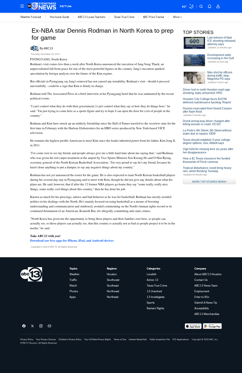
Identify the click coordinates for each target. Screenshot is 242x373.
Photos (73, 291)
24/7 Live (66, 6)
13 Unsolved (154, 291)
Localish (151, 274)
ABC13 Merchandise (206, 314)
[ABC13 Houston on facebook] (23, 326)
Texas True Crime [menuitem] (124, 17)
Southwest (113, 280)
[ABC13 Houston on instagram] (40, 326)
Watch (73, 285)
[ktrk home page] (31, 274)
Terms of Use (120, 339)
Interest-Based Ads (138, 339)
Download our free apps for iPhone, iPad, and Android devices (72, 240)
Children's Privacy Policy (70, 339)
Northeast (113, 297)
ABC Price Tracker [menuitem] (154, 17)
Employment (201, 291)
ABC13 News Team (205, 285)
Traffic (73, 280)
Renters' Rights (155, 308)
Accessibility (201, 308)
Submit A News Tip (205, 302)
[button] (22, 6)
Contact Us (200, 280)
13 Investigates (155, 297)
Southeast (113, 285)
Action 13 (152, 280)
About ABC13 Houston (208, 274)
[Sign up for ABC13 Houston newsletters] (49, 326)
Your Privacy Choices (46, 339)
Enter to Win (201, 297)
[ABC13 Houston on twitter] (32, 326)
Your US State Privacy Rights (97, 339)
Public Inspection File (160, 339)
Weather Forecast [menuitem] (30, 17)
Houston (112, 274)
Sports (150, 302)
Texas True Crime (157, 285)
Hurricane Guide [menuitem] (59, 17)
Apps (72, 297)
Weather (74, 274)
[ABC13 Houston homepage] (41, 6)
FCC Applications (181, 339)
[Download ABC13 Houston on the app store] (193, 326)
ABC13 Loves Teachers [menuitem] (91, 17)
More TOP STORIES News (208, 181)
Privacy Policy (26, 339)
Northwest (113, 291)
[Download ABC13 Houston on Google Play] (212, 326)
